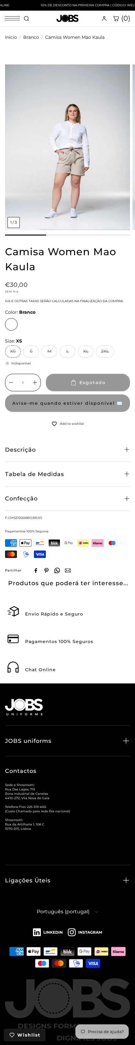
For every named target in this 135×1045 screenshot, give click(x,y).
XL (86, 351)
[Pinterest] (46, 570)
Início (11, 37)
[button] (67, 450)
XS (13, 351)
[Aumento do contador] (34, 382)
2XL (105, 351)
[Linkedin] (48, 932)
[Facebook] (36, 570)
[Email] (68, 570)
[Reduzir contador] (11, 382)
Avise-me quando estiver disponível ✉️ (67, 403)
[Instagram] (85, 932)
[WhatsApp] (57, 570)
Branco (31, 37)
